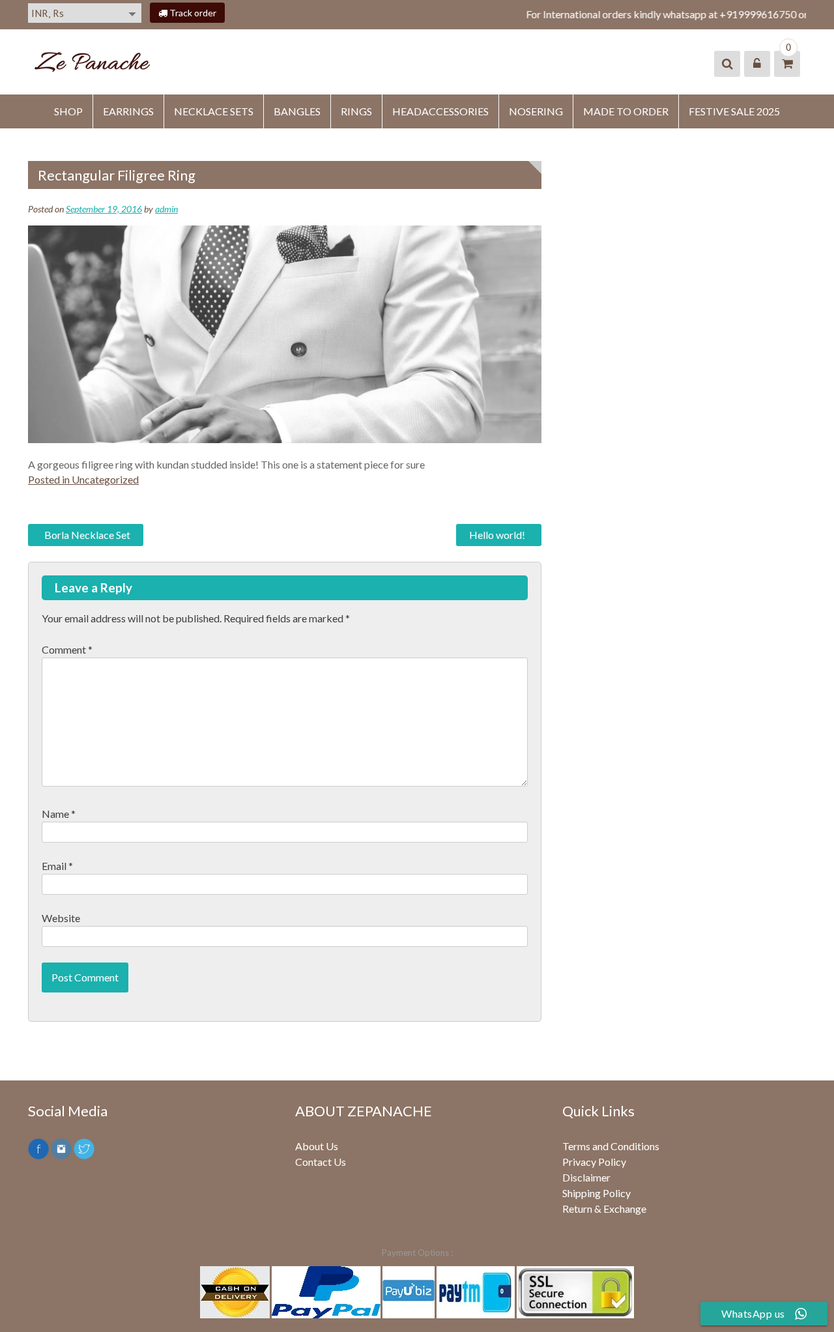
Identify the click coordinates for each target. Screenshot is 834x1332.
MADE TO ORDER (626, 111)
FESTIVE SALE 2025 (734, 111)
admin (166, 208)
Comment (67, 649)
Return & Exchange (604, 1208)
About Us (316, 1146)
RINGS (356, 111)
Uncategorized (105, 479)
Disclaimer (586, 1177)
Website (61, 918)
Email (57, 866)
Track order (191, 12)
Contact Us (320, 1161)
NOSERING (536, 111)
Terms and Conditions (610, 1146)
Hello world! (497, 534)
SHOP (68, 111)
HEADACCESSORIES (440, 111)
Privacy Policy (594, 1161)
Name (59, 813)
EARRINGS (128, 111)
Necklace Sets (213, 111)
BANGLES (297, 111)
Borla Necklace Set (87, 534)
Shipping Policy (596, 1193)
